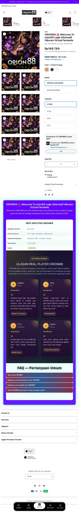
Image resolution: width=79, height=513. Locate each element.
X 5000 (49, 104)
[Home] (29, 12)
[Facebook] (46, 195)
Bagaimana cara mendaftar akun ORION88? (21, 385)
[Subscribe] (51, 476)
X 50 (48, 118)
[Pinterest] (53, 195)
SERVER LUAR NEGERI (55, 83)
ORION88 (36, 501)
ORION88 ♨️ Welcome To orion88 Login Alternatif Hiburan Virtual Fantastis (39, 2)
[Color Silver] (57, 69)
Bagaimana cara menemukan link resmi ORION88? (24, 380)
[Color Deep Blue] (52, 69)
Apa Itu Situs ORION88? (15, 375)
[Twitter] (49, 195)
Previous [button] (3, 2)
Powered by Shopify (45, 501)
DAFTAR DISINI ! (64, 2)
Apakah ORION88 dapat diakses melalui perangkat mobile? (26, 390)
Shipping (57, 51)
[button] (4, 12)
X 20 (48, 125)
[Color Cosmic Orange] (47, 70)
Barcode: (61, 44)
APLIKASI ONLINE (53, 90)
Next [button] (76, 2)
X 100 (49, 111)
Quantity (48, 159)
